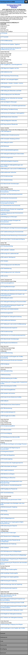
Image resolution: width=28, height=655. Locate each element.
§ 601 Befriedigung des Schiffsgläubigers (10, 551)
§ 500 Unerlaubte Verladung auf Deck (10, 138)
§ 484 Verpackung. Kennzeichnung (9, 75)
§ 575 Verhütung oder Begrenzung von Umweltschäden (10, 448)
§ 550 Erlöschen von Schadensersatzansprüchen (12, 335)
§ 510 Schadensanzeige (6, 176)
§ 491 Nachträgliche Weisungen (8, 102)
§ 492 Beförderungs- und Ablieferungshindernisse (13, 105)
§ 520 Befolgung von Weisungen (8, 216)
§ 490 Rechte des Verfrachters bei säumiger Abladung (11, 99)
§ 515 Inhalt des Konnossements (8, 198)
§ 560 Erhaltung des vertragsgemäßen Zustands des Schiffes (13, 383)
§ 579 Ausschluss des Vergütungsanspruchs (11, 462)
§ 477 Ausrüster (4, 37)
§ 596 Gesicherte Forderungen (8, 532)
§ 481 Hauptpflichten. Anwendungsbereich (11, 64)
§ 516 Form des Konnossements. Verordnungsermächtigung (8, 202)
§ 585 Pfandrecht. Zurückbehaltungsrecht (10, 485)
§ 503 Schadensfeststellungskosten (9, 150)
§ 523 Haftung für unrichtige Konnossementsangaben (13, 228)
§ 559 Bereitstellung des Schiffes (8, 378)
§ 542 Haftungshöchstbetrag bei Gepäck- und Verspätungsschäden (11, 306)
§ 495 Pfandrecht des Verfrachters (9, 117)
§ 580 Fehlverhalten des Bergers (8, 466)
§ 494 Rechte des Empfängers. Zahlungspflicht (12, 113)
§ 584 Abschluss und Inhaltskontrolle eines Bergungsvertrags (11, 482)
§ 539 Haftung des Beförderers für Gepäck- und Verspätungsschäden (12, 295)
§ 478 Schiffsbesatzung (6, 40)
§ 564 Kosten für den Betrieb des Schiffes (10, 397)
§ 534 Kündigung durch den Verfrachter (10, 272)
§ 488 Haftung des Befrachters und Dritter (10, 90)
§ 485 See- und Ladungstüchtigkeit (9, 79)
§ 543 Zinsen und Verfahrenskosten (9, 309)
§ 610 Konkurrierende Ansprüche (8, 588)
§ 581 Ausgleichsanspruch (7, 470)
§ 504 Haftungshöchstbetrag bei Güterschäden (12, 153)
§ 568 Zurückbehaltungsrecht (7, 412)
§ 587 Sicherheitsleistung (6, 492)
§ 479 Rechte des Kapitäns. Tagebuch (10, 44)
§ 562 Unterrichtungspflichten (7, 389)
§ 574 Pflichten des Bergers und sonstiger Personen (13, 444)
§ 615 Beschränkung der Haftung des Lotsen (11, 610)
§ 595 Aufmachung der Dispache (8, 525)
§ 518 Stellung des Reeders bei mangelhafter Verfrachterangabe (11, 210)
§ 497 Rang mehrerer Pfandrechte (9, 124)
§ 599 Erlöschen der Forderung (8, 544)
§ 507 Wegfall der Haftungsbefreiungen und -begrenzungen (11, 165)
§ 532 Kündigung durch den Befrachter (10, 264)
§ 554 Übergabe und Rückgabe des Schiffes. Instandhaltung (11, 357)
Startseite (2, 633)
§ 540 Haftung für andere (6, 298)
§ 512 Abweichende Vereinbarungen (9, 183)
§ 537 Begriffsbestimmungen (7, 286)
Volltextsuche (3, 637)
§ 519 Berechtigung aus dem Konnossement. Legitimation (11, 213)
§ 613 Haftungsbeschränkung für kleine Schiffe (12, 602)
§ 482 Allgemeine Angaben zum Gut (9, 68)
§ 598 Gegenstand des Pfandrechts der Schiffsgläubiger (10, 541)
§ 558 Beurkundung (5, 374)
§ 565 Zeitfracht (4, 401)
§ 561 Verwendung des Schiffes (8, 386)
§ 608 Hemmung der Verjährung (8, 580)
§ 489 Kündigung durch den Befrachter (10, 94)
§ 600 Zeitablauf (4, 547)
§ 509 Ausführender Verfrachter (8, 172)
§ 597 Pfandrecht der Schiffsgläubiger (10, 536)
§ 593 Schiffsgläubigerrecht (7, 518)
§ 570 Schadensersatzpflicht (7, 426)
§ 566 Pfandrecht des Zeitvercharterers (10, 404)
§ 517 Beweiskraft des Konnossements (10, 205)
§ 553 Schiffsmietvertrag (6, 352)
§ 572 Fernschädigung (6, 433)
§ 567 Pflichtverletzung (6, 408)
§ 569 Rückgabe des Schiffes (7, 415)
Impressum (3, 652)
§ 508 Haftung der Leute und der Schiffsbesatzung (13, 168)
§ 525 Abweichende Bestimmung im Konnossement (13, 235)
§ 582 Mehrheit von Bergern (7, 474)
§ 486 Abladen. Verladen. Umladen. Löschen (11, 83)
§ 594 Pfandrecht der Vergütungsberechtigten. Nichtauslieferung (12, 522)
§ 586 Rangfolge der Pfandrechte (8, 489)
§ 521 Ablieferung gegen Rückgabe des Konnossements (10, 221)
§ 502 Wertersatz (4, 146)
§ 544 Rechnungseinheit (6, 312)
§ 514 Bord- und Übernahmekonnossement (11, 194)
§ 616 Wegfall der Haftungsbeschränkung (10, 613)
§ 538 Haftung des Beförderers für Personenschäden (13, 290)
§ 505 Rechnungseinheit (6, 157)
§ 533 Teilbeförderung (5, 268)
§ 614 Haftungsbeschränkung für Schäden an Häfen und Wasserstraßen (13, 607)
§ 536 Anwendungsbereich (7, 283)
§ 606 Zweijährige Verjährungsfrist (9, 573)
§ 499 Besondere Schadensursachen (9, 135)
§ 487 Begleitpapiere (5, 87)
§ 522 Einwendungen (5, 224)
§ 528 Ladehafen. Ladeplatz (7, 249)
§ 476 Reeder (3, 33)
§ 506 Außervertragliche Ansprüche (9, 161)
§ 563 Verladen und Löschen (7, 393)
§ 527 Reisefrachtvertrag (6, 246)
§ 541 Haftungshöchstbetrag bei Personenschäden (13, 301)
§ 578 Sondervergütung (6, 459)
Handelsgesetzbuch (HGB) (7, 1)
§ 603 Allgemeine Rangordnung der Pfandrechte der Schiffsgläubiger (13, 559)
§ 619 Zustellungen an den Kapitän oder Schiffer (12, 628)
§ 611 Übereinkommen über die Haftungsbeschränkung (8, 596)
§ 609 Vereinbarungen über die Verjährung (11, 584)
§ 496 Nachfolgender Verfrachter (8, 120)
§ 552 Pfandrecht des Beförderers (8, 342)
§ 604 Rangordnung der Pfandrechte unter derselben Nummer (13, 563)
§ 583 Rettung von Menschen (7, 477)
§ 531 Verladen (4, 261)
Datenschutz (3, 645)
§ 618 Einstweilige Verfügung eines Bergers (11, 624)
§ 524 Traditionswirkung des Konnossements (11, 231)
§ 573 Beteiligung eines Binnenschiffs (10, 437)
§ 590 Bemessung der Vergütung (8, 507)
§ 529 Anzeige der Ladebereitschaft (9, 253)
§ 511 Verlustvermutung (6, 180)
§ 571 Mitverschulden (5, 429)
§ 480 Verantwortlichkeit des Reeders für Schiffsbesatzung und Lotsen (10, 49)
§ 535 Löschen (4, 276)
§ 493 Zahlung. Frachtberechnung (9, 109)
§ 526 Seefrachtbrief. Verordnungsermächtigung (12, 239)
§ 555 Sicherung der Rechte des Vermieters (11, 360)
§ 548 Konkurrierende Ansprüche (8, 327)
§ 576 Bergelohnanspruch (7, 451)
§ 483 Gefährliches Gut (6, 72)
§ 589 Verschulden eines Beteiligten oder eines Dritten (12, 504)
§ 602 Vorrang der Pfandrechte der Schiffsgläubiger (13, 555)
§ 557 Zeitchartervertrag (6, 371)
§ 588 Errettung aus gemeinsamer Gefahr (10, 499)
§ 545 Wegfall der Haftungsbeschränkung (10, 316)
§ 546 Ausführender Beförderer (8, 320)
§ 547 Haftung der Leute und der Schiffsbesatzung (13, 324)
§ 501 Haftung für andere (6, 142)
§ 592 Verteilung (4, 514)
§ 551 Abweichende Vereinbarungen (9, 339)
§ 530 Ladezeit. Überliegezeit (7, 257)
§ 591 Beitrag (3, 510)
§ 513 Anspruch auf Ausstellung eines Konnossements (10, 191)
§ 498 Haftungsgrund (5, 131)
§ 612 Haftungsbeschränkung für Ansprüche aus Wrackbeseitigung (12, 599)
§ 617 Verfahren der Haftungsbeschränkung (11, 617)
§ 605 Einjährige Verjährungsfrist (8, 569)
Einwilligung (3, 649)
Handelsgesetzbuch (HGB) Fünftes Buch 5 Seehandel (14, 6)
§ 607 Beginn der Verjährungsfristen (9, 577)
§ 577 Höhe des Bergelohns (7, 455)
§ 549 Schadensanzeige (6, 331)
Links (1, 641)
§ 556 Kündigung (4, 364)
